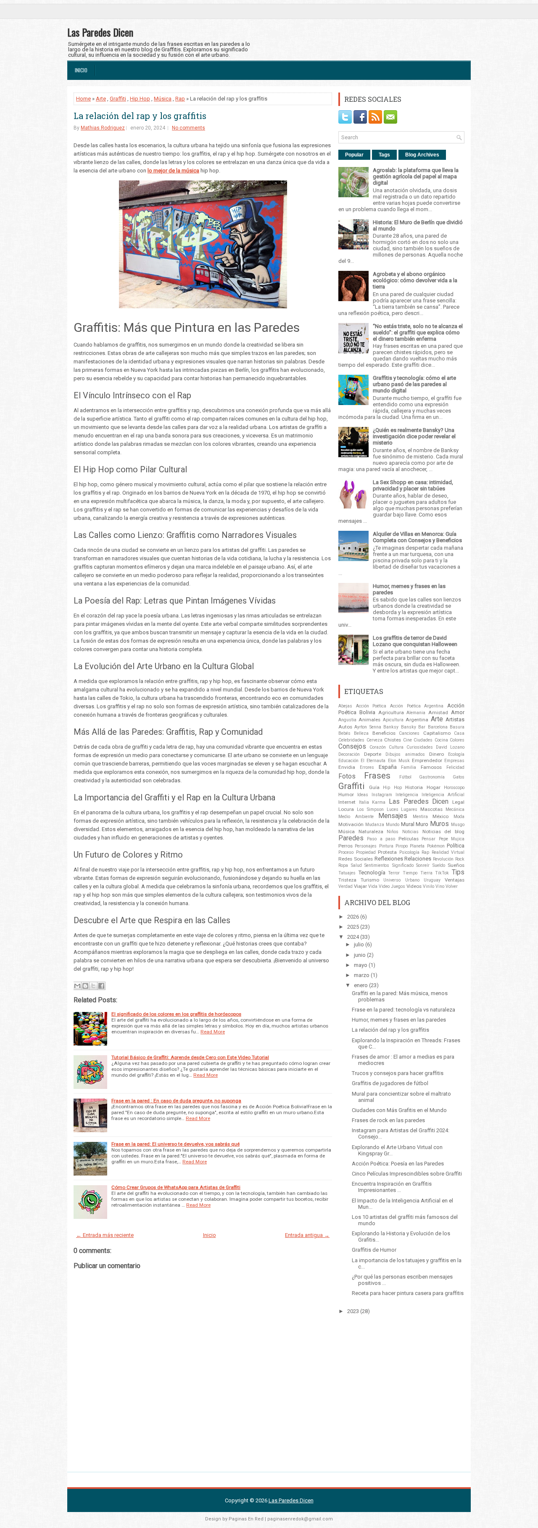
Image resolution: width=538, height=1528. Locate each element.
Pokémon (436, 846)
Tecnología (372, 872)
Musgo (457, 824)
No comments (188, 128)
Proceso (345, 852)
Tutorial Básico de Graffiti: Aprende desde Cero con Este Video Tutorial (190, 1057)
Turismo (370, 880)
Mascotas (431, 809)
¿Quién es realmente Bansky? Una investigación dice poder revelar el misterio (414, 436)
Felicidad (455, 767)
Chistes (392, 740)
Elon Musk (399, 760)
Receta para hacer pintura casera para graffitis (408, 1293)
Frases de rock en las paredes (388, 1120)
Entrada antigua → (307, 1235)
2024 (353, 937)
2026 (353, 917)
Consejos (352, 746)
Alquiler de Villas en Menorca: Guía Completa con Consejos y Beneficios (417, 537)
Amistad (438, 712)
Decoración (349, 754)
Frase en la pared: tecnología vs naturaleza (403, 1009)
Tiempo (410, 873)
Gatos (458, 777)
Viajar (360, 886)
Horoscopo (454, 787)
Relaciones (417, 858)
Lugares (409, 809)
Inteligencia (407, 794)
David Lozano (450, 747)
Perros (345, 846)
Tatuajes (347, 873)
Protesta (387, 852)
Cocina (441, 740)
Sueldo (439, 865)
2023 (353, 1311)
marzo (361, 975)
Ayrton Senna (367, 727)
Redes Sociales (355, 859)
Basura (457, 727)
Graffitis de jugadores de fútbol (390, 1083)
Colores (457, 740)
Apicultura (393, 720)
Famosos (431, 767)
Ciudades (423, 740)
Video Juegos (392, 886)
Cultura (396, 747)
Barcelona (438, 727)
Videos (414, 886)
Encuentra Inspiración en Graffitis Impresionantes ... (392, 1187)
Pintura (386, 846)
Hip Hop (140, 98)
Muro (422, 824)
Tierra (426, 873)
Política (455, 845)
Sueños (456, 865)
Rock (459, 859)
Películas (408, 839)
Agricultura (391, 712)
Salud (356, 865)
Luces (392, 809)
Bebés (344, 733)
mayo (360, 965)
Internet (347, 802)
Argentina (417, 720)
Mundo (392, 824)
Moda (459, 816)
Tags (384, 155)
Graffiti (118, 98)
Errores (367, 767)
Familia (408, 767)
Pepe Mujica (451, 839)
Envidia (346, 767)
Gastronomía (432, 777)
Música (162, 98)
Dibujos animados (405, 754)
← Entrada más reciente (105, 1235)
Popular (354, 155)
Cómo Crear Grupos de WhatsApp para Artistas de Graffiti (175, 1187)
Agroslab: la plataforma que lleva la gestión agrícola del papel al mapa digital (416, 176)
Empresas (454, 760)
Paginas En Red (246, 1519)
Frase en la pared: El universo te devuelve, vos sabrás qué (175, 1144)
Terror (394, 873)
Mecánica (455, 809)
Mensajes (392, 816)
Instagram (382, 794)
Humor (346, 794)
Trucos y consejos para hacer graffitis (397, 1073)
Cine (407, 740)
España (388, 767)
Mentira (420, 816)
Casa (459, 733)
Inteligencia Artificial (443, 794)
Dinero (436, 754)
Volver (452, 886)
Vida (372, 886)
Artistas (455, 719)
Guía (374, 787)
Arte (101, 98)
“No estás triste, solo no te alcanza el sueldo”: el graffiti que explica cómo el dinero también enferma (418, 332)
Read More (212, 1032)
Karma (378, 802)
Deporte (372, 754)
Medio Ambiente (356, 816)
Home (83, 98)
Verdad (345, 886)
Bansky (408, 727)
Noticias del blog (443, 831)
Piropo (402, 846)
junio (360, 955)
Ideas (362, 794)
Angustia (347, 720)
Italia (364, 802)
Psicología (409, 852)
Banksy (390, 727)
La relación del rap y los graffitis (140, 115)
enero (361, 985)
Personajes (366, 846)
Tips (458, 872)
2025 (353, 927)
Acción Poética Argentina (416, 706)
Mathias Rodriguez (103, 128)
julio (359, 944)
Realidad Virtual (448, 852)
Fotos (347, 776)
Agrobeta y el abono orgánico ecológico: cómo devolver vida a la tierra (415, 280)
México (440, 816)
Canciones (409, 733)
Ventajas (454, 880)
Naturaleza (371, 831)
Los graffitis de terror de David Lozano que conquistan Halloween (415, 641)
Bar (421, 727)
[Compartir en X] (93, 986)
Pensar (428, 839)
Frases (377, 776)
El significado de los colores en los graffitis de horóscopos (176, 1014)
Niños (392, 831)
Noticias (410, 831)
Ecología (456, 754)
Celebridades (351, 740)
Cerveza (374, 740)
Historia (414, 787)
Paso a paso (381, 839)
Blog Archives (422, 155)
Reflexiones (388, 858)
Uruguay (432, 880)
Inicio (81, 70)
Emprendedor (427, 760)
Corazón (377, 747)
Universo (392, 880)
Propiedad (366, 852)
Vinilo (428, 886)
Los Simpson (370, 809)
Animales (369, 720)
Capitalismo (437, 733)
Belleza (361, 733)
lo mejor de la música (173, 170)
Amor (457, 712)
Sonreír (423, 865)
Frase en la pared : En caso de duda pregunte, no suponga (176, 1101)
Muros (439, 824)
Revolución (443, 859)
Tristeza (347, 880)
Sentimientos (376, 865)
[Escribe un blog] (85, 986)
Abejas (345, 706)
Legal (458, 802)
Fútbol (405, 777)
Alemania (415, 712)
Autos (345, 727)
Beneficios (384, 733)
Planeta (417, 846)
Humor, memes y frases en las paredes (399, 1020)
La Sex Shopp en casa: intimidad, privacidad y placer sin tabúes (413, 485)
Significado (403, 865)
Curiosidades (419, 747)
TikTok (442, 873)
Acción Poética (371, 706)
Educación (348, 760)
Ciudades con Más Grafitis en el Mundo (399, 1110)
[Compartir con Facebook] (101, 986)
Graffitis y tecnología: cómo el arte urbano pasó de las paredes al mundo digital (414, 384)
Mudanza (374, 824)
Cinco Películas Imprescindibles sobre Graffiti (407, 1173)
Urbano (412, 880)
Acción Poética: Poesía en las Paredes (398, 1163)
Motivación (351, 824)
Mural (407, 824)
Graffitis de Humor (374, 1250)
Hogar (433, 787)
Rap (180, 98)
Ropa (343, 865)
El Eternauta (373, 760)
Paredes (351, 838)
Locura (346, 809)
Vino (439, 886)
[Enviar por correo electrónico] (77, 986)
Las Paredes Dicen (100, 32)
